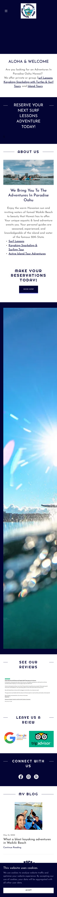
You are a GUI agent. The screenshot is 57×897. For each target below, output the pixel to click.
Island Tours (35, 86)
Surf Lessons (16, 241)
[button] (7, 11)
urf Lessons (46, 78)
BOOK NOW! (29, 289)
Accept (28, 890)
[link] (28, 11)
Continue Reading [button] (12, 847)
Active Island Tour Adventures (27, 253)
